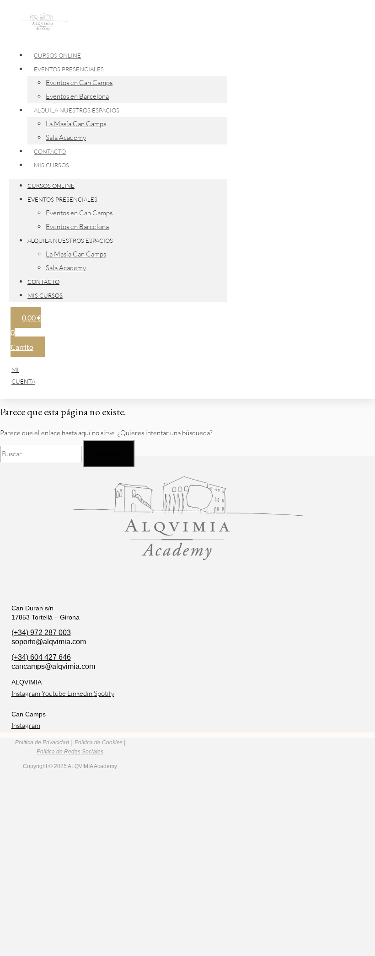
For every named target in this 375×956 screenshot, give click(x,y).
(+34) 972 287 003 (41, 632)
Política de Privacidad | (43, 742)
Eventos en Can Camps (79, 82)
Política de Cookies (99, 742)
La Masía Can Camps (76, 123)
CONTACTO (43, 281)
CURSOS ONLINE (51, 185)
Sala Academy (66, 267)
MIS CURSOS (51, 165)
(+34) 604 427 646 (41, 657)
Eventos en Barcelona (77, 226)
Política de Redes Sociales (70, 751)
